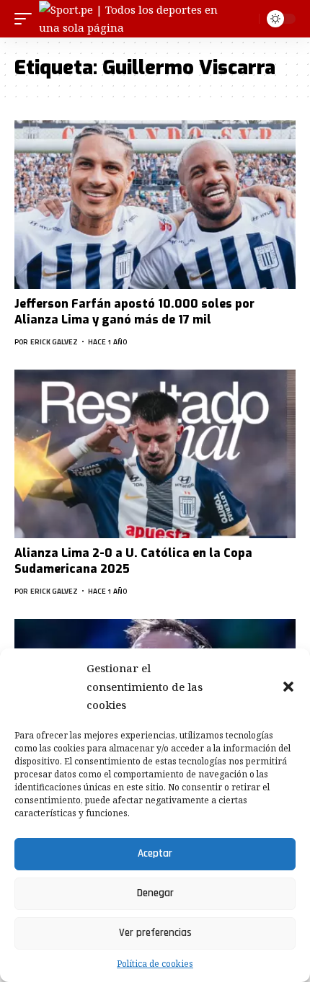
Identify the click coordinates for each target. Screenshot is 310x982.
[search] (246, 18)
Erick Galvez (54, 341)
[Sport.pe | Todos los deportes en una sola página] (138, 19)
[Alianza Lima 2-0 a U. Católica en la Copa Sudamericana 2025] (155, 454)
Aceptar (155, 853)
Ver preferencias (155, 932)
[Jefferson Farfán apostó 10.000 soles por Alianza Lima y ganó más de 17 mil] (155, 204)
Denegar (155, 893)
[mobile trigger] (26, 19)
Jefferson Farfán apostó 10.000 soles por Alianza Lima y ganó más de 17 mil (134, 311)
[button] (288, 686)
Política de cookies (155, 964)
